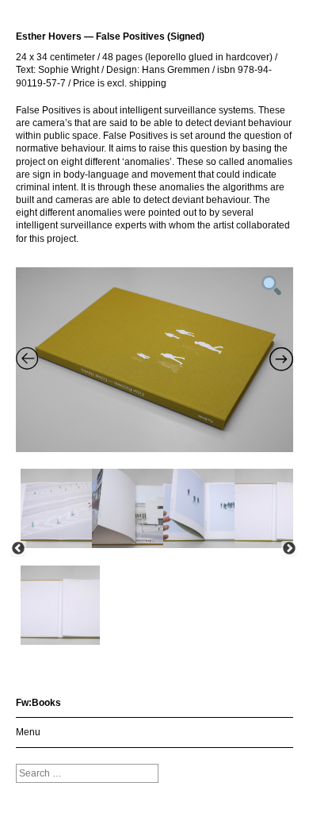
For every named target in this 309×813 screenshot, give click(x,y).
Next (289, 549)
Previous (18, 549)
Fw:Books (38, 702)
